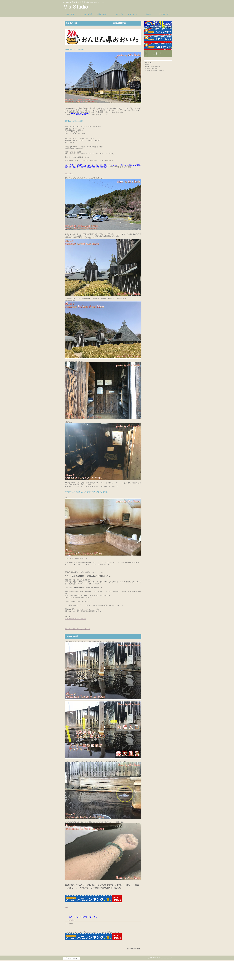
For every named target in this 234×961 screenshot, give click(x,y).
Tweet (66, 907)
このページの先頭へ (133, 949)
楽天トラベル (69, 173)
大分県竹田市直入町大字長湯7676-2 (75, 619)
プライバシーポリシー (72, 958)
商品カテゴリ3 (158, 53)
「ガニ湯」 (71, 920)
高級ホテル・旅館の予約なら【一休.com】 (77, 629)
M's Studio (85, 7)
